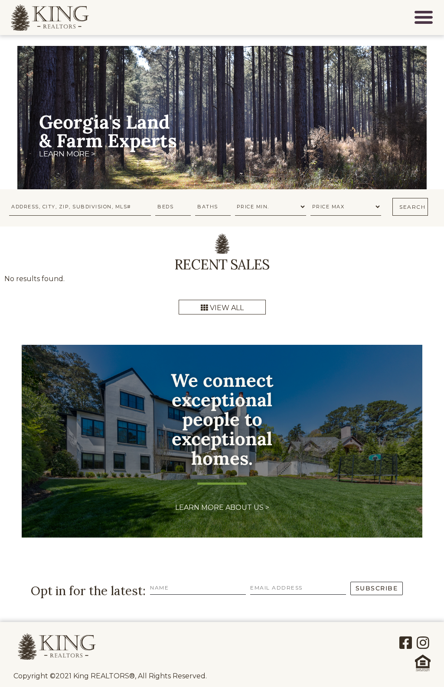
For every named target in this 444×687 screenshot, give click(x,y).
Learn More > (67, 154)
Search (412, 207)
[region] (222, 124)
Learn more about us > (222, 507)
